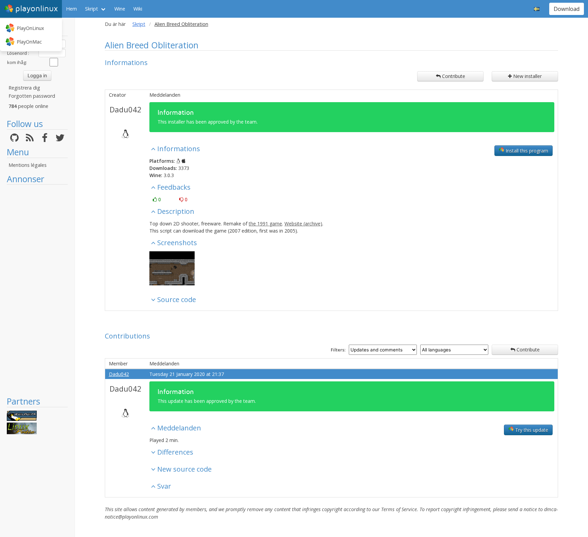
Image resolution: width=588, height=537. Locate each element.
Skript (91, 8)
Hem (71, 8)
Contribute (453, 76)
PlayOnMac (29, 41)
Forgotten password (32, 96)
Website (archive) (303, 223)
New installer (527, 76)
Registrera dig (24, 87)
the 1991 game (265, 223)
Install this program (526, 150)
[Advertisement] (37, 290)
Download (566, 9)
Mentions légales (28, 165)
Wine (119, 8)
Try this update (531, 430)
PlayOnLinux (30, 28)
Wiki (137, 8)
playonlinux (36, 8)
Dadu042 (126, 109)
